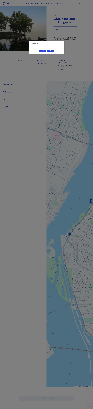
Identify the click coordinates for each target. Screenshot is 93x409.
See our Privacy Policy (38, 47)
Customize (42, 50)
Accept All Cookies (50, 50)
